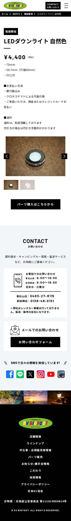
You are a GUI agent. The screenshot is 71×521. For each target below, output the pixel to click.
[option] (35, 156)
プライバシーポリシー (35, 484)
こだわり (35, 470)
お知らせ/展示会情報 (35, 463)
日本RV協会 (35, 491)
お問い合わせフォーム (35, 342)
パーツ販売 (35, 457)
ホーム (5, 14)
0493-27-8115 (42, 296)
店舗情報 (35, 436)
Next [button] (64, 156)
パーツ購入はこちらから (35, 204)
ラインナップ (35, 443)
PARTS (16, 14)
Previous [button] (6, 156)
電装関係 (28, 14)
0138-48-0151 (42, 301)
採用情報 (35, 477)
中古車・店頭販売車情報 (35, 450)
